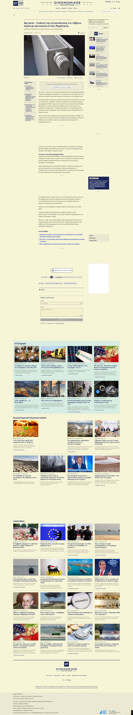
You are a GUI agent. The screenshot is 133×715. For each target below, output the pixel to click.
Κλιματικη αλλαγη (28, 33)
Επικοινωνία (49, 675)
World (75, 8)
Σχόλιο (42, 306)
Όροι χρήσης (57, 675)
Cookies (68, 675)
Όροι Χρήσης (50, 323)
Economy (70, 8)
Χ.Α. (14, 15)
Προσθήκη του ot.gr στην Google (63, 87)
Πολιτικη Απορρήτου (60, 323)
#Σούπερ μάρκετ (72, 11)
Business (64, 8)
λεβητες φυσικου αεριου (70, 283)
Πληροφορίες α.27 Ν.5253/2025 (79, 675)
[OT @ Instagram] (117, 2)
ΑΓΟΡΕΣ (91, 235)
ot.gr (25, 19)
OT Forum (108, 1)
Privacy (63, 675)
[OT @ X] (114, 2)
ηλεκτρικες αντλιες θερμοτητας (53, 283)
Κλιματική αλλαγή (32, 19)
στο (58, 277)
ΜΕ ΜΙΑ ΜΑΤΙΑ (92, 238)
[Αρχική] (18, 3)
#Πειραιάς (51, 11)
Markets (58, 8)
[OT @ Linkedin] (119, 2)
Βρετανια (41, 283)
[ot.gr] (67, 5)
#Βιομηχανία (64, 11)
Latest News (18, 521)
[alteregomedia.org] (103, 713)
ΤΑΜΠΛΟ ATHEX (93, 240)
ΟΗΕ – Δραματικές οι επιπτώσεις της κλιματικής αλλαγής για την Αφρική (59, 244)
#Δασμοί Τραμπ (90, 11)
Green (27, 19)
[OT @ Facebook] (112, 2)
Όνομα (41, 300)
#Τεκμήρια (57, 11)
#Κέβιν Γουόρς (81, 11)
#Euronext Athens (43, 11)
